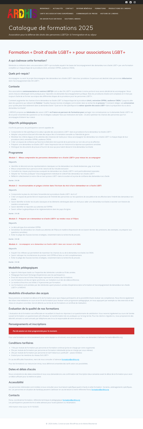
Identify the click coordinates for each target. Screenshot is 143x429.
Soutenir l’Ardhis (73, 19)
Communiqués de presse (87, 14)
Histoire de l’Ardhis (109, 14)
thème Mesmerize (90, 424)
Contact (70, 8)
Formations (100, 8)
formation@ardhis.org (70, 359)
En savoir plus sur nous (51, 19)
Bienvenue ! (45, 8)
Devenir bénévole (84, 8)
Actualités (58, 8)
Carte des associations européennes (56, 14)
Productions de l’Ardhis (120, 8)
